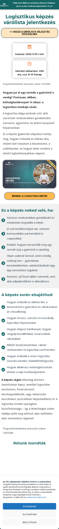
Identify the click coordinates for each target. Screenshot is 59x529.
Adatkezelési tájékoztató (36, 497)
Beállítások (30, 522)
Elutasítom (29, 514)
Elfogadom (29, 506)
